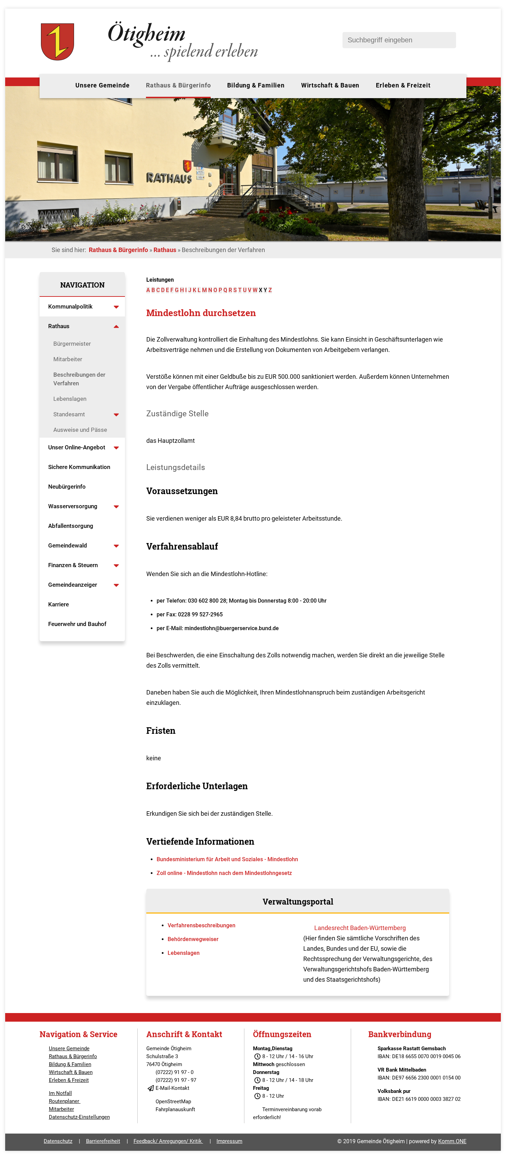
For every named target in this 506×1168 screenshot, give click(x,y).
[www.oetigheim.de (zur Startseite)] (151, 62)
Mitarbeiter (67, 359)
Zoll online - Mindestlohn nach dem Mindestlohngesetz (224, 873)
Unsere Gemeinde (102, 85)
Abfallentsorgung (70, 525)
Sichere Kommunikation (79, 466)
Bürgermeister (72, 343)
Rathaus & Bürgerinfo (178, 85)
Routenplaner (65, 1101)
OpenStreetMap (173, 1101)
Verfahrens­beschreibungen (201, 925)
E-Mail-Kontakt (172, 1088)
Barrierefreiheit (103, 1141)
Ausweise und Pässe (80, 429)
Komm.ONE (452, 1141)
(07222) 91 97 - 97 (176, 1080)
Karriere (58, 604)
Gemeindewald (67, 545)
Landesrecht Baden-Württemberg (360, 927)
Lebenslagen (69, 398)
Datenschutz (58, 1141)
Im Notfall (60, 1093)
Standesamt (69, 414)
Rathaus (165, 249)
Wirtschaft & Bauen (330, 85)
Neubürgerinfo (67, 486)
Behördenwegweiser (193, 939)
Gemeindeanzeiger (72, 584)
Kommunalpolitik (70, 306)
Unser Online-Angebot (76, 447)
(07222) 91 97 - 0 (174, 1072)
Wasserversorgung (72, 506)
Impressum (229, 1141)
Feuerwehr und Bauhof (77, 623)
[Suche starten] (447, 40)
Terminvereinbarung (284, 1109)
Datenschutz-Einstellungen (79, 1117)
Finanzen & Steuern (73, 565)
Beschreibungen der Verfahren (79, 379)
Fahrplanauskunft (175, 1109)
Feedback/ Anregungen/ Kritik (168, 1141)
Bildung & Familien (255, 85)
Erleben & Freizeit (403, 85)
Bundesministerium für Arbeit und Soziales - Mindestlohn (227, 859)
